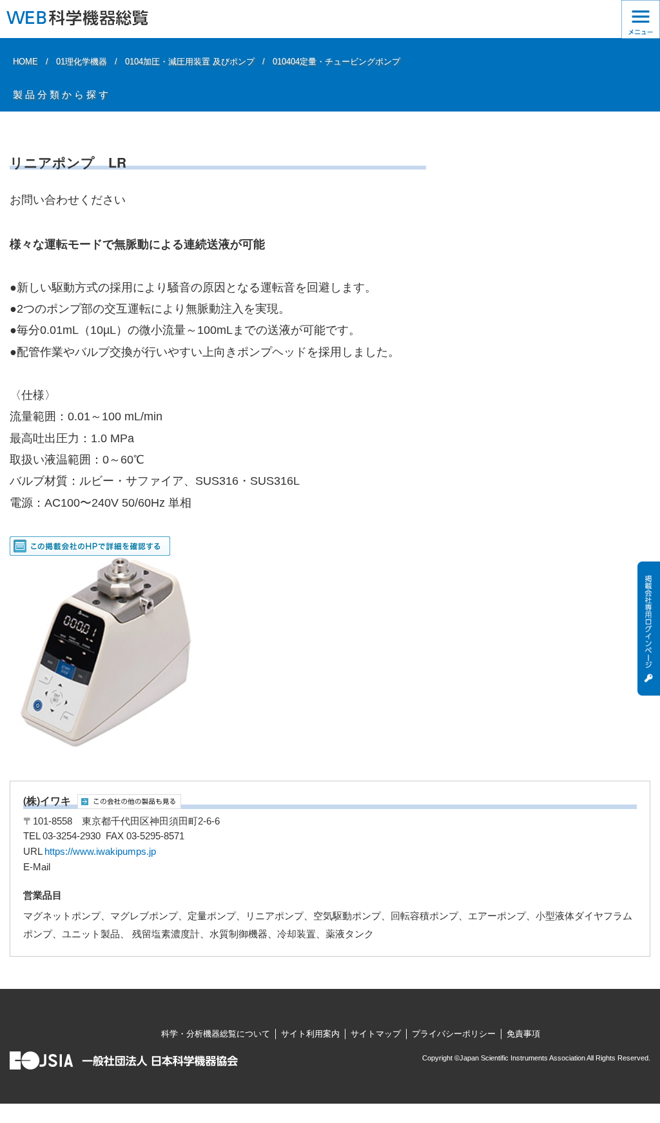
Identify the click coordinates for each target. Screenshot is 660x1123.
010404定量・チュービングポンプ (336, 61)
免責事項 (523, 1034)
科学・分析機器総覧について (215, 1034)
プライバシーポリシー (454, 1034)
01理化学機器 (81, 61)
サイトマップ (376, 1034)
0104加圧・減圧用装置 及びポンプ (190, 61)
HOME (25, 61)
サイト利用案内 (310, 1034)
